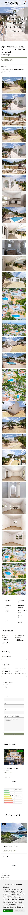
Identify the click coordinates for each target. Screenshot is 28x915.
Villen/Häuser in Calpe (6, 877)
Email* (5, 703)
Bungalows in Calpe (5, 879)
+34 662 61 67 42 (9, 682)
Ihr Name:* (6, 696)
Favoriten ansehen (19, 69)
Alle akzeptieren (8, 910)
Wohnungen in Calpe (5, 875)
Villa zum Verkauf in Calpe (11, 768)
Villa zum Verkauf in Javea (10, 846)
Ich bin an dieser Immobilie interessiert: (11, 716)
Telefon (5, 709)
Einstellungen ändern (19, 910)
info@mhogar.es (9, 684)
